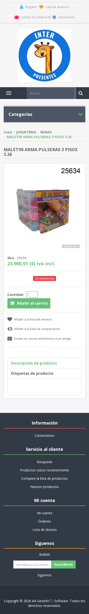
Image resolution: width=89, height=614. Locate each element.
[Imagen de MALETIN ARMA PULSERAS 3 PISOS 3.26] (44, 208)
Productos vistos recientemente (44, 470)
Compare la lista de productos (44, 478)
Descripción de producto (34, 363)
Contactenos (44, 435)
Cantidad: (15, 294)
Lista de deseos (45, 529)
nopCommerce (54, 593)
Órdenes (44, 521)
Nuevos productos (44, 486)
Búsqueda (44, 462)
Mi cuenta (44, 513)
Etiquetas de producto (32, 373)
